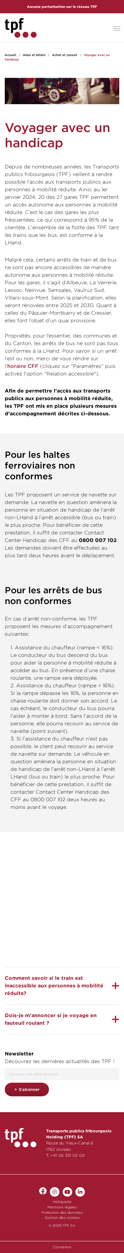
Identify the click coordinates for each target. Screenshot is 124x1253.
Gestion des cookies (62, 1217)
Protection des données (62, 1212)
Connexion (62, 1247)
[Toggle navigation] (116, 28)
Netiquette (62, 1201)
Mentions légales (62, 1207)
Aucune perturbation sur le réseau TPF (62, 6)
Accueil (10, 55)
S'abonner (29, 1089)
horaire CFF (22, 366)
